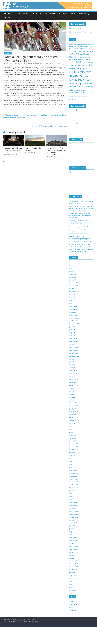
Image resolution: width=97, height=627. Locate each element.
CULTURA (17, 13)
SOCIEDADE (82, 13)
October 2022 (73, 385)
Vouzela (72, 99)
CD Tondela (90, 46)
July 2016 (72, 578)
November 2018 (74, 514)
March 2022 (73, 403)
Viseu (87, 96)
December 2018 (74, 511)
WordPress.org (73, 610)
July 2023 (72, 359)
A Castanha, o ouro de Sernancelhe (80, 241)
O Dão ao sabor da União (33, 149)
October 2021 (73, 417)
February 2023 (73, 374)
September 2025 (74, 292)
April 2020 (72, 467)
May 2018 (72, 532)
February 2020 (73, 473)
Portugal (83, 90)
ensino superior (76, 62)
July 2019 (72, 491)
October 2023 (73, 353)
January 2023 (73, 376)
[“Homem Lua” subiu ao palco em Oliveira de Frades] (13, 137)
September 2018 (74, 520)
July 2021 (72, 423)
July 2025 (72, 294)
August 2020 (73, 455)
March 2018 (73, 537)
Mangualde (75, 79)
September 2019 (74, 488)
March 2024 (73, 338)
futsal (83, 68)
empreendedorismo (86, 59)
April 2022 (72, 400)
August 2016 (73, 575)
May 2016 (72, 584)
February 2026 (73, 277)
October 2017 (73, 552)
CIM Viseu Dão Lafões (75, 48)
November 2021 (74, 414)
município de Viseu (83, 83)
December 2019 (74, 479)
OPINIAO (65, 13)
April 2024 (72, 335)
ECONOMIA (43, 13)
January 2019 (73, 508)
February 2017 (73, 564)
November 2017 (74, 549)
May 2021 (72, 429)
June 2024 (72, 330)
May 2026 (72, 268)
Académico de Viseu (76, 44)
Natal (78, 87)
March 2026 (73, 274)
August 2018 (73, 523)
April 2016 (72, 587)
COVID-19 (74, 53)
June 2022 (72, 394)
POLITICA (73, 13)
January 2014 (73, 590)
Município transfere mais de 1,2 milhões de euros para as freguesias (56, 151)
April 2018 (72, 534)
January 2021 (73, 441)
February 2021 (73, 438)
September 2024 (74, 324)
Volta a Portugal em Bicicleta (53, 63)
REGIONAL (25, 13)
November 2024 (74, 318)
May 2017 (72, 555)
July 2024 (72, 327)
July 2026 (72, 262)
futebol (77, 68)
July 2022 (72, 391)
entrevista (86, 62)
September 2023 (74, 356)
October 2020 (73, 450)
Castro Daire (83, 46)
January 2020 (73, 476)
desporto (72, 59)
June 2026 (72, 265)
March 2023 (73, 371)
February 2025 (73, 309)
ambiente (86, 44)
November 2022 (74, 382)
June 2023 (72, 362)
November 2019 (74, 482)
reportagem (73, 92)
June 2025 (72, 297)
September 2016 (74, 573)
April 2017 (72, 558)
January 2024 (73, 344)
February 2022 (73, 406)
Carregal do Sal (74, 46)
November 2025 (74, 286)
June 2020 (72, 461)
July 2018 (72, 526)
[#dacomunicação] (5, 14)
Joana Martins (18, 63)
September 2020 (74, 453)
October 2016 (73, 570)
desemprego (88, 57)
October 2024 (73, 321)
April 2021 (72, 432)
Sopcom (85, 92)
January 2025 (73, 312)
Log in (71, 601)
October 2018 (73, 517)
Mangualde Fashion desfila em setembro (49, 126)
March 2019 (73, 502)
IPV (80, 75)
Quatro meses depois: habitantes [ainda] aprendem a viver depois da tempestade (80, 215)
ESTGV (71, 68)
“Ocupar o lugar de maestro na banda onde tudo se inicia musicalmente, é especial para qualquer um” (34, 116)
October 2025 (73, 289)
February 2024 (73, 341)
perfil (78, 90)
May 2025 (72, 300)
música (72, 86)
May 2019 (72, 496)
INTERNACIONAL (55, 13)
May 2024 (72, 333)
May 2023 (72, 365)
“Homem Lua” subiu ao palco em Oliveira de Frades (13, 150)
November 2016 (74, 567)
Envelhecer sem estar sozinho (78, 234)
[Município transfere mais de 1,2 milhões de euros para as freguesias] (56, 137)
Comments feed (74, 607)
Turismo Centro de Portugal (76, 96)
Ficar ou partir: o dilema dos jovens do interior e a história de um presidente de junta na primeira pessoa (81, 208)
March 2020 (73, 470)
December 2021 (74, 412)
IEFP (86, 68)
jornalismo (85, 76)
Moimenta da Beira (40, 63)
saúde (81, 92)
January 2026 (73, 280)
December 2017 (74, 546)
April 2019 (72, 499)
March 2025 (73, 306)
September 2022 (74, 388)
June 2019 (72, 494)
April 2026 (72, 271)
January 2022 (73, 409)
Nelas (82, 87)
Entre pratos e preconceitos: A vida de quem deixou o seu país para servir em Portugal (81, 229)
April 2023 (72, 368)
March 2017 (73, 561)
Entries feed (73, 604)
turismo (91, 92)
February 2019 (73, 505)
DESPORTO (34, 13)
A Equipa (7, 17)
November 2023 (74, 350)
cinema (72, 51)
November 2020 (74, 447)
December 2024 (74, 315)
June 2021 (72, 426)
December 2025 (74, 283)
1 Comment (28, 63)
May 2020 (72, 464)
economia (78, 59)
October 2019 (73, 485)
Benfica (91, 44)
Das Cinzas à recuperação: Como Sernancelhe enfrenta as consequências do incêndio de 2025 (81, 222)
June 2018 (72, 529)
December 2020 (74, 444)
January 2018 (73, 543)
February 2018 (73, 540)
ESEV (9, 13)
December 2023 (74, 347)
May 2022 (72, 397)
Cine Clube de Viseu (87, 48)
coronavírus (89, 51)
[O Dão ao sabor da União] (35, 137)
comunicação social (80, 51)
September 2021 (74, 420)
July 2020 (72, 458)
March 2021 (73, 435)
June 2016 (72, 581)
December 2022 (74, 379)
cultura (81, 54)
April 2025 (72, 303)
